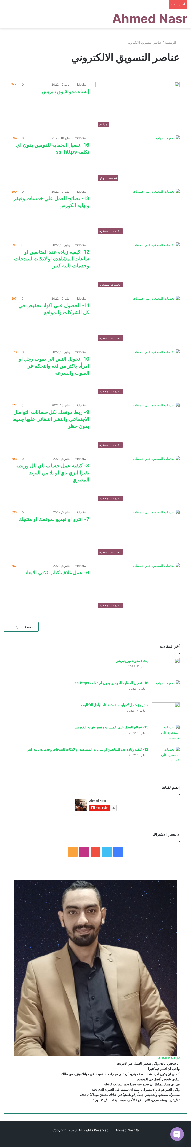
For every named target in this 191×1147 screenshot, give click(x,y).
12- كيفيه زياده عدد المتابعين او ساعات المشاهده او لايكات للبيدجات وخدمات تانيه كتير (51, 259)
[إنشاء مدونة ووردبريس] (166, 667)
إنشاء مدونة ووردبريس (65, 91)
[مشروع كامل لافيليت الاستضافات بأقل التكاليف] (166, 711)
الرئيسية (171, 42)
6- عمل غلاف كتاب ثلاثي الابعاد (57, 572)
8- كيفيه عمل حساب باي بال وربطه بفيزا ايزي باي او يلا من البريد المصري (52, 473)
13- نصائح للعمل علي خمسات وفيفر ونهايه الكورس (111, 727)
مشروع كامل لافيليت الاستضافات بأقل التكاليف (114, 705)
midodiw (80, 84)
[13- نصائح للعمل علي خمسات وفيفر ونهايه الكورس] (166, 734)
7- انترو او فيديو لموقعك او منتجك (54, 519)
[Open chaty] (177, 1134)
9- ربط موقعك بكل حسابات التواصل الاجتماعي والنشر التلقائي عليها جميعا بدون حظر (50, 419)
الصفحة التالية (25, 627)
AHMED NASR (169, 1058)
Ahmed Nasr (125, 1130)
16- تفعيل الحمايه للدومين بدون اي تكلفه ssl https (111, 683)
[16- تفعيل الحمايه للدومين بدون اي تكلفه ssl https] (166, 689)
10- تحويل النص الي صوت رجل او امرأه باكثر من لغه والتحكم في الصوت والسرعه (54, 366)
